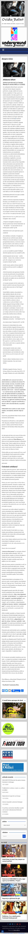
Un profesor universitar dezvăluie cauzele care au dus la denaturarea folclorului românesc (13, 810)
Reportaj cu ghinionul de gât (11, 898)
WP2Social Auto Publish (8, 933)
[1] (15, 118)
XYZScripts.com (21, 933)
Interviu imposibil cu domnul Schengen (12, 802)
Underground (19, 912)
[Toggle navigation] (3, 50)
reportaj (18, 894)
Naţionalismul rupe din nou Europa (11, 796)
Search (24, 836)
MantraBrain (17, 930)
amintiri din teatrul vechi (9, 855)
